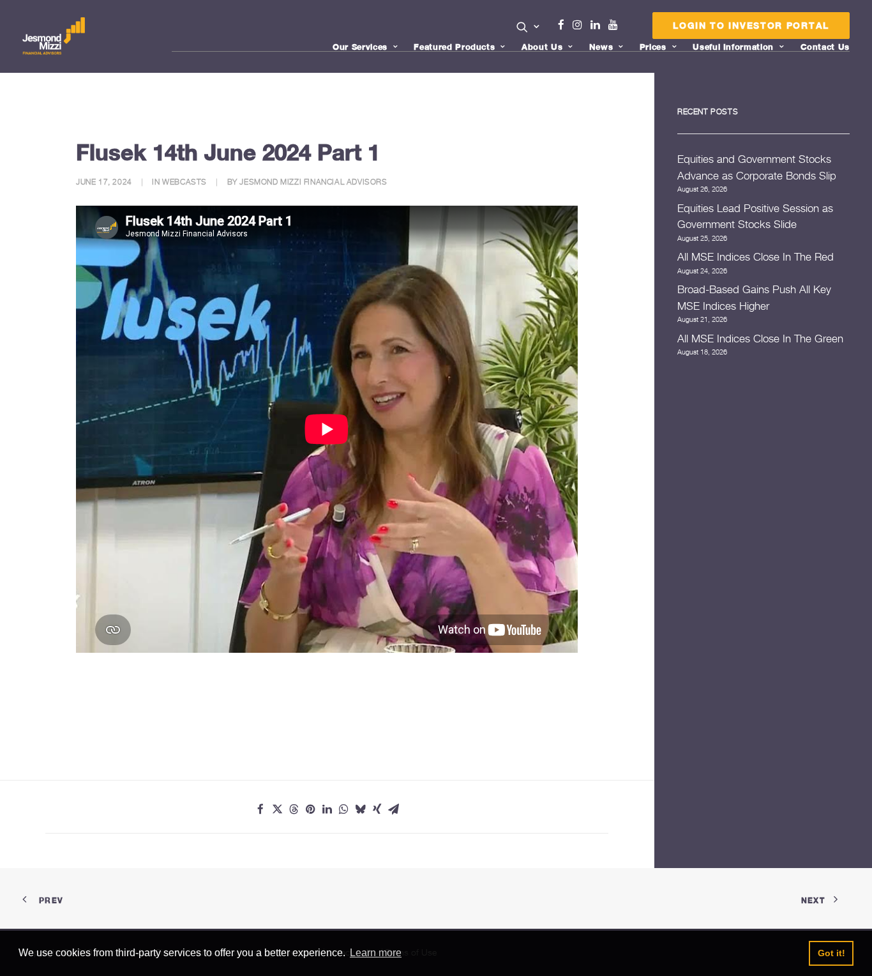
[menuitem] (528, 28)
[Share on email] (393, 809)
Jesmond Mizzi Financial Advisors (313, 182)
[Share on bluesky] (360, 809)
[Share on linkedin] (327, 809)
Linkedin (598, 25)
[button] (528, 26)
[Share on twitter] (277, 809)
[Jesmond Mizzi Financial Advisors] (53, 36)
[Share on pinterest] (310, 809)
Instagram (580, 25)
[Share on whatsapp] (343, 809)
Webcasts (184, 182)
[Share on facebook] (260, 809)
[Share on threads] (293, 809)
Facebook (566, 25)
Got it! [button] (831, 953)
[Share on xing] (376, 809)
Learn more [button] (376, 952)
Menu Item (629, 28)
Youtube (616, 25)
